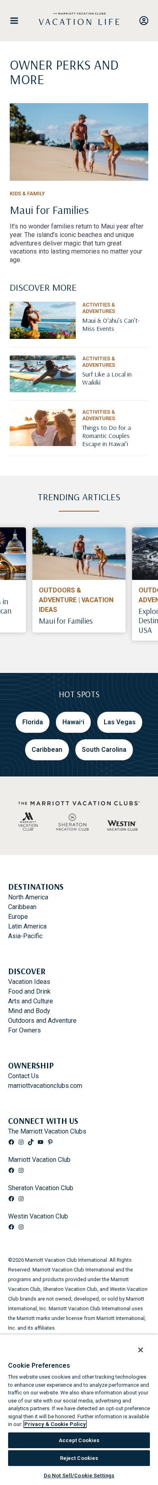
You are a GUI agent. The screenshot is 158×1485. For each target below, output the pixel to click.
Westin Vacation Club (38, 1216)
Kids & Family (27, 193)
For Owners (24, 1030)
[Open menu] (17, 21)
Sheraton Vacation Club (40, 1188)
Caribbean (22, 907)
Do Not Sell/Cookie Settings (79, 1475)
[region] (79, 1407)
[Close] (135, 1345)
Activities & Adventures (98, 308)
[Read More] (115, 334)
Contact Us (23, 1076)
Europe (18, 916)
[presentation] (79, 553)
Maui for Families (66, 621)
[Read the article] (79, 225)
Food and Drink (29, 991)
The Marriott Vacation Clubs (47, 1131)
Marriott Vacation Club (39, 1159)
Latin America (27, 926)
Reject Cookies (79, 1458)
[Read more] (79, 142)
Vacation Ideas (29, 982)
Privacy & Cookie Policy (55, 1424)
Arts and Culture (30, 1001)
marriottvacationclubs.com (45, 1085)
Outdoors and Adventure (42, 1020)
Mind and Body (29, 1011)
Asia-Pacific (25, 936)
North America (28, 897)
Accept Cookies (79, 1440)
